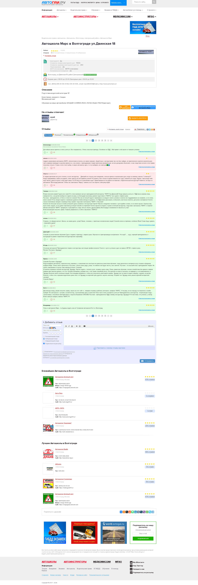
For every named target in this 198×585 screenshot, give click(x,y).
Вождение (52, 569)
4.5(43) (62, 50)
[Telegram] (153, 512)
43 (51, 53)
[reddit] (129, 512)
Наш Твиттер (138, 566)
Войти (47, 328)
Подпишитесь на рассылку (143, 572)
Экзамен (61, 569)
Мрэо (118, 562)
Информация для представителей (144, 107)
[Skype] (150, 512)
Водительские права (78, 10)
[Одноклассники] (152, 129)
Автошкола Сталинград (63, 479)
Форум (72, 575)
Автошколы (61, 10)
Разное (44, 571)
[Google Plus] (154, 129)
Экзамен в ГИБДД (110, 10)
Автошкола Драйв (61, 449)
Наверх (127, 129)
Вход (147, 36)
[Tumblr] (138, 512)
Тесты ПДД (74, 2)
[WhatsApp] (147, 512)
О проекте (105, 2)
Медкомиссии (122, 16)
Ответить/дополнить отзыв (147, 151)
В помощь (114, 569)
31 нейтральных (80, 53)
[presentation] (48, 135)
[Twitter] (150, 129)
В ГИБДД (97, 569)
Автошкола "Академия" (63, 423)
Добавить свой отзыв (116, 129)
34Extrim (58, 464)
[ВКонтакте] (148, 129)
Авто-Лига (58, 393)
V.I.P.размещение (126, 107)
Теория (44, 569)
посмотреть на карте (91, 74)
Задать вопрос (139, 118)
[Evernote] (132, 512)
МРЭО (151, 16)
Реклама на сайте (81, 575)
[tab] (48, 135)
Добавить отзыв (50, 56)
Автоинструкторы (85, 16)
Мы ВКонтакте (138, 562)
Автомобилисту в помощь (132, 10)
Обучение (95, 10)
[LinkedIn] (135, 512)
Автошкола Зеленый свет (64, 377)
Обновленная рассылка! (143, 530)
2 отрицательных (70, 53)
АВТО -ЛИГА (59, 408)
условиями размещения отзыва (59, 357)
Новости (65, 575)
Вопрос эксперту (88, 2)
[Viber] (144, 512)
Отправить (149, 361)
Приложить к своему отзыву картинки (111, 348)
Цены (98, 2)
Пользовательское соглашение (99, 575)
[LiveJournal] (141, 512)
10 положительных (58, 53)
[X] (127, 512)
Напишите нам (138, 569)
